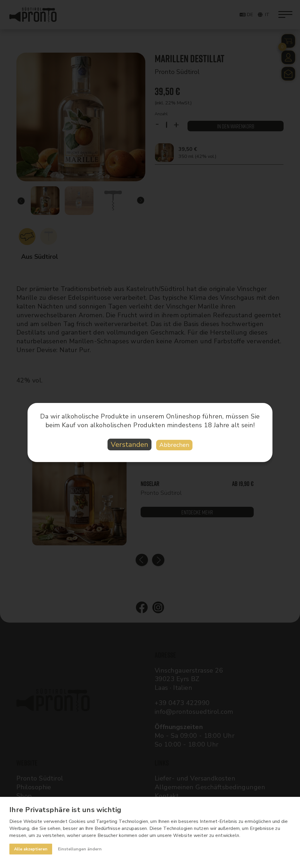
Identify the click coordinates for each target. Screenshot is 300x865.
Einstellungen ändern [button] (80, 849)
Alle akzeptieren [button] (30, 849)
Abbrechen (174, 445)
